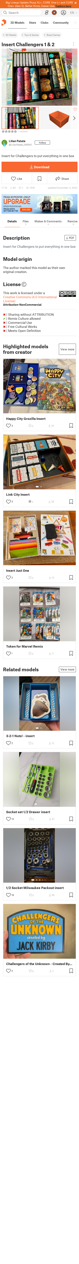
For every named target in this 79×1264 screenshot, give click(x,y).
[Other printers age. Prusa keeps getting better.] (39, 204)
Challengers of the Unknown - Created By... (39, 964)
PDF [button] (71, 237)
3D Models (11, 34)
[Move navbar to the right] (75, 22)
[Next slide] (73, 118)
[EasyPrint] (47, 12)
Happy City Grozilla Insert (25, 418)
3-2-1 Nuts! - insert (20, 736)
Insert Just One (17, 570)
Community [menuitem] (61, 22)
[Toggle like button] (8, 425)
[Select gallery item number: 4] (43, 880)
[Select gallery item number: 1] (37, 486)
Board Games (53, 34)
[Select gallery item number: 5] (45, 880)
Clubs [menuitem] (44, 22)
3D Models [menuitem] (17, 22)
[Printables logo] (4, 22)
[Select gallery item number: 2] (41, 486)
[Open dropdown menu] (73, 44)
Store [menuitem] (32, 22)
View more (67, 349)
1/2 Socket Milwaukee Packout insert (35, 888)
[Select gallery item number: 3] (42, 804)
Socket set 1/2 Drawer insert (28, 812)
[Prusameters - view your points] (54, 12)
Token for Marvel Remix (24, 646)
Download (41, 167)
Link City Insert (18, 494)
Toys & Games (31, 34)
